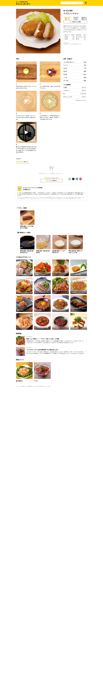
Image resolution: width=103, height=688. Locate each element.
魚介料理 (23, 386)
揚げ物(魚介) (30, 386)
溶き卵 (65, 74)
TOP (17, 386)
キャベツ (65, 65)
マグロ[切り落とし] (68, 62)
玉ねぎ (65, 68)
